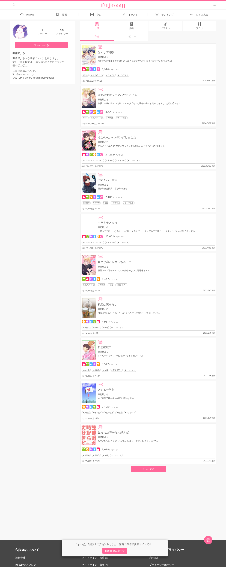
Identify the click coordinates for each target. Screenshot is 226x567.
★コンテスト (123, 75)
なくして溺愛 (106, 52)
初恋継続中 (105, 347)
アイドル (121, 160)
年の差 (87, 370)
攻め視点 (116, 203)
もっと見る (148, 469)
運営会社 (20, 557)
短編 (106, 203)
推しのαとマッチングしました (117, 137)
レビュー (131, 36)
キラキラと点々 (107, 223)
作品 (97, 36)
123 (62, 30)
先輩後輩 (109, 412)
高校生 (87, 412)
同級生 (87, 203)
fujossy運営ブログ (25, 564)
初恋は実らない (107, 304)
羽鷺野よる (103, 56)
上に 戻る (208, 539)
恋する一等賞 (106, 390)
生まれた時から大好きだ (113, 432)
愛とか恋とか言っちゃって (115, 262)
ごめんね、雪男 (107, 180)
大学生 (110, 118)
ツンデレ (111, 75)
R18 (86, 75)
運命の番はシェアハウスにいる (117, 95)
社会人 (87, 327)
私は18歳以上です (115, 550)
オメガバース (97, 75)
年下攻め (98, 412)
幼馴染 (97, 370)
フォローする (41, 45)
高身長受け (117, 370)
